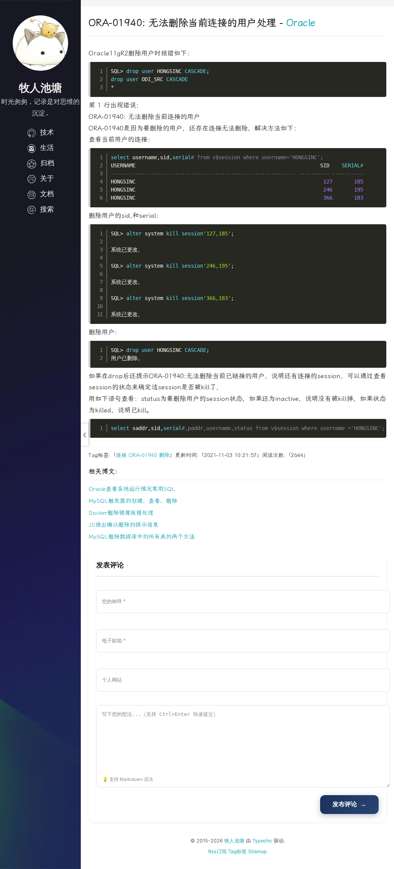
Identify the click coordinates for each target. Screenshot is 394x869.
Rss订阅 (217, 851)
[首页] (40, 43)
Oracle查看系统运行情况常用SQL (131, 488)
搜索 (47, 209)
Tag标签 (237, 851)
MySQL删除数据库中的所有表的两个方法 (141, 536)
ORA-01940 (143, 455)
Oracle (300, 23)
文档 (47, 194)
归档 (47, 163)
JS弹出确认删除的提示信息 (123, 524)
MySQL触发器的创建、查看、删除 (132, 500)
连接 (121, 455)
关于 (47, 178)
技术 (47, 132)
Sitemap (257, 851)
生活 (47, 147)
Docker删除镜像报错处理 (121, 512)
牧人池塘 (234, 841)
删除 (164, 455)
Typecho (262, 841)
